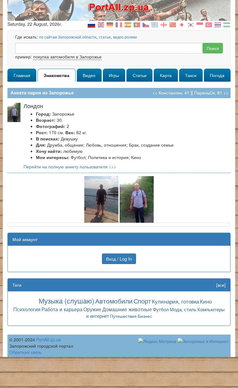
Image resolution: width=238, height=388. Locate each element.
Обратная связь (25, 352)
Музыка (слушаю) (66, 300)
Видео (89, 75)
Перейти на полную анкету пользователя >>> (70, 166)
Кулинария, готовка (175, 301)
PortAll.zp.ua (48, 339)
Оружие (92, 309)
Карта (166, 75)
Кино (206, 301)
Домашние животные (127, 309)
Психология (27, 309)
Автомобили (114, 300)
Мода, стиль (183, 309)
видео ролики (125, 36)
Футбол (161, 309)
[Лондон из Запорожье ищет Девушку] (101, 199)
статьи (105, 36)
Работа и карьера (62, 309)
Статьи (140, 75)
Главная (22, 75)
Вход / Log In (119, 259)
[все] (221, 285)
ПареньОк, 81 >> (211, 92)
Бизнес (145, 316)
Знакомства (56, 75)
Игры (114, 75)
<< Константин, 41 (170, 92)
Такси (190, 75)
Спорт (142, 300)
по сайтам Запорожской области (67, 36)
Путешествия (123, 316)
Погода (217, 75)
